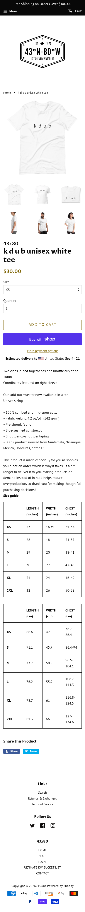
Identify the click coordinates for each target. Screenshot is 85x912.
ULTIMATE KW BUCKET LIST (42, 867)
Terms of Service (42, 804)
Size (6, 282)
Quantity (9, 300)
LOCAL (42, 862)
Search (42, 793)
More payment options (42, 351)
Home (7, 93)
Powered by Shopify (60, 886)
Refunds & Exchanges (42, 798)
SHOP (42, 856)
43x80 (41, 886)
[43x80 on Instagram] (52, 826)
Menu (12, 11)
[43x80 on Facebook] (42, 826)
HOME (42, 850)
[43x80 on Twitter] (32, 826)
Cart (78, 11)
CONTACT (42, 873)
